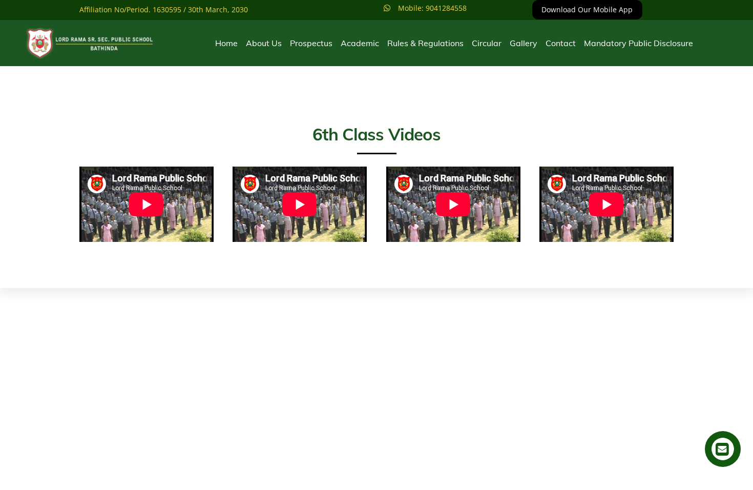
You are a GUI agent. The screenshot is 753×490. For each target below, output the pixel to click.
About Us (264, 43)
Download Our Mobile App (587, 9)
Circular (486, 43)
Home (226, 43)
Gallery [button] (523, 43)
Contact (561, 43)
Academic (360, 43)
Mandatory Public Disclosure (638, 43)
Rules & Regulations (425, 43)
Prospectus (311, 43)
